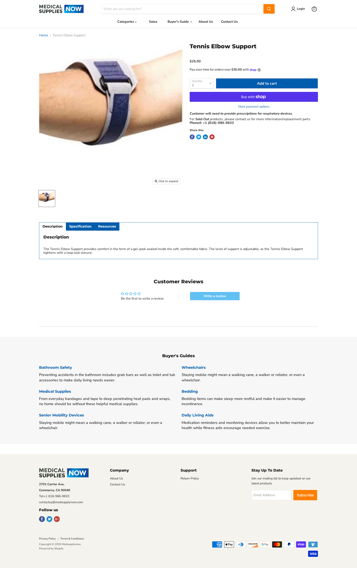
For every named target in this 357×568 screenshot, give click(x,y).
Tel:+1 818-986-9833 (54, 496)
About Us (206, 21)
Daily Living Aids (198, 415)
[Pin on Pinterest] (211, 136)
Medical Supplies (55, 391)
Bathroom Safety (55, 367)
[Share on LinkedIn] (205, 136)
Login (301, 9)
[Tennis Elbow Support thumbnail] (47, 198)
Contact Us (229, 21)
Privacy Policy (47, 539)
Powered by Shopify (51, 548)
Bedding (190, 391)
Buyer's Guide (179, 21)
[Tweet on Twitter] (198, 136)
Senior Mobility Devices (61, 415)
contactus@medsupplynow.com (61, 502)
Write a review (214, 296)
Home (43, 35)
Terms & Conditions (72, 539)
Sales (153, 21)
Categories (126, 21)
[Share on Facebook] (192, 136)
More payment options (253, 106)
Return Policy (190, 478)
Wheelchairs (194, 367)
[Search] (269, 9)
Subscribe (305, 495)
